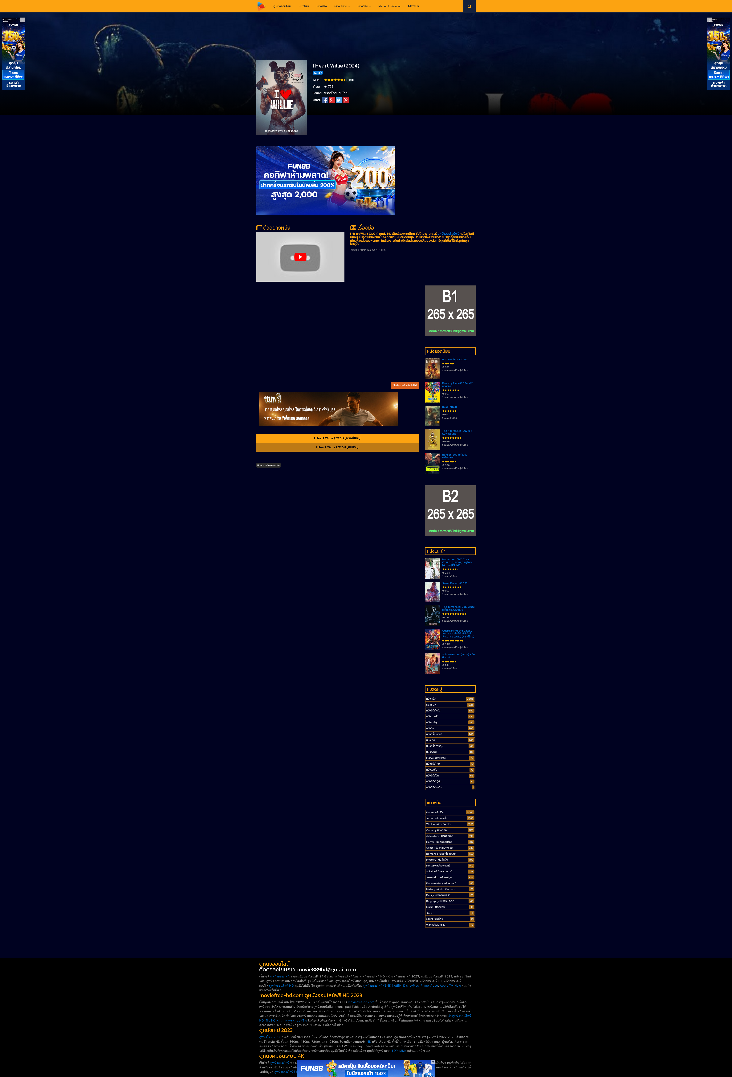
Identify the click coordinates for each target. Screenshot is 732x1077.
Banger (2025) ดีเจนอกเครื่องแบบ (455, 456)
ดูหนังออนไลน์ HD (281, 985)
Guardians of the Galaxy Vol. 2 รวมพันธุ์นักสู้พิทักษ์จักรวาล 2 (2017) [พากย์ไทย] (458, 634)
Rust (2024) (449, 407)
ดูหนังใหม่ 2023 (270, 1037)
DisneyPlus (411, 985)
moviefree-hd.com (361, 1002)
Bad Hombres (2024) (454, 360)
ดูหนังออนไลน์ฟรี (448, 233)
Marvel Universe (389, 6)
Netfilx (396, 985)
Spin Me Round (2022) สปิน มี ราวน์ (458, 656)
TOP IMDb (399, 1051)
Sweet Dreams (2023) (455, 583)
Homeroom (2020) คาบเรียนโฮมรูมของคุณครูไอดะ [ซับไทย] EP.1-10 (457, 562)
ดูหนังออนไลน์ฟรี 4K (377, 985)
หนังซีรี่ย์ (363, 6)
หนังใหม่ (304, 6)
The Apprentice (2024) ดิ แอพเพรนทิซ (457, 432)
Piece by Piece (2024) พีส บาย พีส (457, 384)
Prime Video (429, 985)
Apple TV (446, 985)
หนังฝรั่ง (321, 6)
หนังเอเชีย (341, 6)
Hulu (457, 985)
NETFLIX (414, 6)
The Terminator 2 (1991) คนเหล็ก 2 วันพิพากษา (458, 608)
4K (369, 1041)
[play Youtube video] (300, 257)
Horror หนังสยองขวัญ (268, 465)
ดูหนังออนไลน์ (282, 6)
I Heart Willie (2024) (336, 66)
